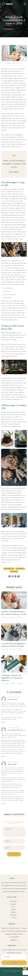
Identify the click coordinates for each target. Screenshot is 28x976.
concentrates (9, 568)
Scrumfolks (14, 972)
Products (13, 909)
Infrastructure (13, 915)
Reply (4, 722)
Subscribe (14, 962)
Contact (13, 918)
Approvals (13, 904)
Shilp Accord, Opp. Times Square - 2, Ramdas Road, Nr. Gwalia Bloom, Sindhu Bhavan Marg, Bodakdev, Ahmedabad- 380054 (14, 931)
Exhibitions (13, 912)
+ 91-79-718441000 (14, 937)
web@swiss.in (14, 940)
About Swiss (13, 901)
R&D (13, 907)
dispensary (20, 568)
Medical (20, 63)
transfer (14, 571)
